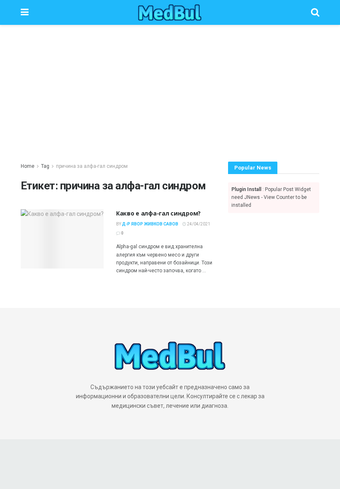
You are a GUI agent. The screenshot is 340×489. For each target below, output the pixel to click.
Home (27, 166)
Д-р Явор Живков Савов (150, 224)
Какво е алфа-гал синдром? (158, 213)
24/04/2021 (198, 224)
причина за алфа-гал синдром (92, 166)
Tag (45, 166)
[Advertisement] (170, 87)
